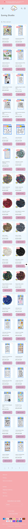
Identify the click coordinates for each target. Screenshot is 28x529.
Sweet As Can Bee (19, 332)
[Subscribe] (21, 504)
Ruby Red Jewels (6, 211)
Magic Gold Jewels (19, 283)
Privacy (4, 477)
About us (5, 474)
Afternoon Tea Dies (6, 332)
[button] (2, 8)
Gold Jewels (4, 235)
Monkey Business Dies (7, 380)
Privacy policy (11, 526)
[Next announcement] (25, 2)
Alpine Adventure (6, 62)
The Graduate (5, 430)
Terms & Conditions (7, 480)
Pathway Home (5, 38)
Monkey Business (19, 356)
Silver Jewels (18, 235)
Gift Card (5, 496)
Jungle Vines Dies (19, 380)
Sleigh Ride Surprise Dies (6, 113)
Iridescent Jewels (19, 161)
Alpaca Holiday (5, 454)
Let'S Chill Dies (18, 137)
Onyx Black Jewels (19, 259)
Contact (5, 486)
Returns (5, 492)
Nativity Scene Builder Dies (20, 113)
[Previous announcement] (2, 2)
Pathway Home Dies (19, 38)
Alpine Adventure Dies (20, 62)
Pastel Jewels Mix (6, 187)
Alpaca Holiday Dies (19, 454)
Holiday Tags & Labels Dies (20, 88)
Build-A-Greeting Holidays (6, 162)
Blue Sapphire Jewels (20, 211)
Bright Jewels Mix (19, 187)
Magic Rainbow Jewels (7, 283)
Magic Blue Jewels (6, 308)
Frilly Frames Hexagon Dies (7, 405)
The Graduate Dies (19, 430)
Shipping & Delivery (7, 489)
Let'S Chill (4, 137)
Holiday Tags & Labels (7, 87)
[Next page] (23, 467)
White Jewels (5, 259)
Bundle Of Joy (18, 404)
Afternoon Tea (18, 308)
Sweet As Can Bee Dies (7, 356)
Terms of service (18, 526)
